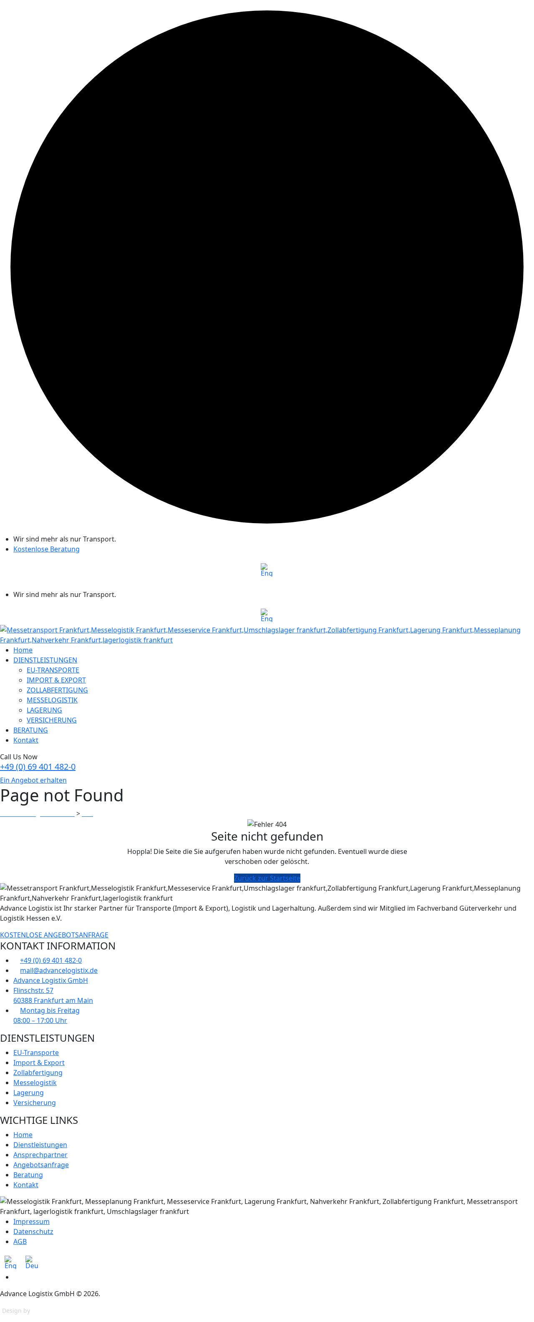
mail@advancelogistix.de (59, 970)
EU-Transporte (36, 1052)
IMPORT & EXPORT (56, 680)
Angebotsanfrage (41, 1164)
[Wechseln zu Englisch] (267, 570)
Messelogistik (35, 1082)
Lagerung (28, 1092)
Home (23, 650)
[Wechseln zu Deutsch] (31, 1263)
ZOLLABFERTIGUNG (57, 690)
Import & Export (39, 1062)
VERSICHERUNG (52, 720)
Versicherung (34, 1102)
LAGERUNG (44, 710)
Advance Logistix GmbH (50, 980)
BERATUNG (30, 730)
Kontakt (25, 740)
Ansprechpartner (40, 1154)
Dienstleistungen (40, 1144)
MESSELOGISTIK (52, 700)
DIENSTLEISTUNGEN (45, 660)
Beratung (28, 1174)
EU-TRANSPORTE (53, 670)
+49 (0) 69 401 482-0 (38, 766)
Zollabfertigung (38, 1072)
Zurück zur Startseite (267, 878)
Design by (16, 1310)
